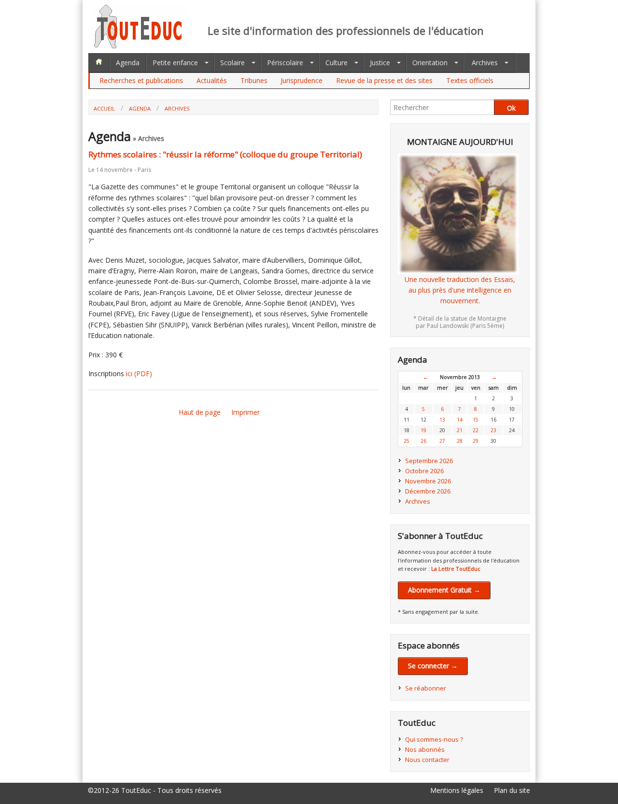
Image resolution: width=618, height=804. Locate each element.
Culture (336, 62)
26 (423, 440)
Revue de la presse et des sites (384, 80)
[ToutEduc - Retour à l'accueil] (140, 45)
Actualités (212, 80)
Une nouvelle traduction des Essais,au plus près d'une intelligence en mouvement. (460, 290)
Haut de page (200, 412)
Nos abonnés (425, 749)
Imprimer (245, 412)
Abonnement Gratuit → (444, 589)
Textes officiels (469, 80)
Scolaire (232, 62)
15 (475, 419)
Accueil (104, 108)
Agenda (128, 62)
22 (475, 430)
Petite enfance (175, 62)
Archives (485, 62)
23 (493, 430)
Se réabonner (425, 688)
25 (406, 440)
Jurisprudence (302, 80)
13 (442, 419)
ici (139, 373)
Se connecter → (433, 665)
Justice (380, 62)
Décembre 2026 (427, 491)
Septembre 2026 (429, 460)
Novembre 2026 (428, 481)
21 (460, 430)
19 (423, 430)
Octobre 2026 (424, 470)
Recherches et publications (141, 80)
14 (460, 419)
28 (460, 440)
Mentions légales (456, 790)
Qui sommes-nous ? (434, 739)
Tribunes (253, 80)
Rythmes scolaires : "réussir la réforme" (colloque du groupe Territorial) (225, 154)
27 (442, 440)
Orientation (430, 62)
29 (475, 440)
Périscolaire (285, 62)
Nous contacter (427, 759)
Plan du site (512, 790)
